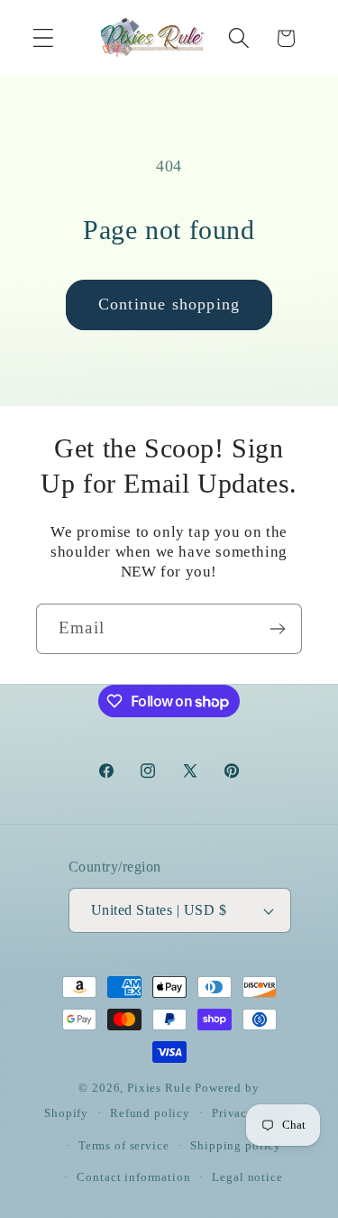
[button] (44, 38)
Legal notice (247, 1177)
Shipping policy (235, 1145)
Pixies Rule (159, 1087)
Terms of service (123, 1145)
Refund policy (150, 1113)
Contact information (133, 1177)
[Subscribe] (277, 629)
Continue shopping (169, 304)
